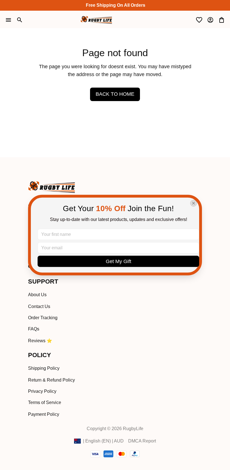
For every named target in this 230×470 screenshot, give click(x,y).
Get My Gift (118, 261)
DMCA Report (142, 441)
